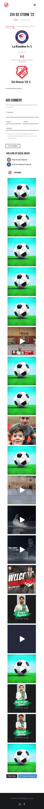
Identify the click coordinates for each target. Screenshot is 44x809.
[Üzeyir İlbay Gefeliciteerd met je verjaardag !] (22, 728)
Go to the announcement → (14, 88)
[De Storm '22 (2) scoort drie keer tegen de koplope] (22, 400)
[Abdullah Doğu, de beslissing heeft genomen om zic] (22, 579)
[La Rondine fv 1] (22, 31)
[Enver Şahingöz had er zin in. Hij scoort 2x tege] (22, 192)
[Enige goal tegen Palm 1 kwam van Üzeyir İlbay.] (22, 460)
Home (16, 20)
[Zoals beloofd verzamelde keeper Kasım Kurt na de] (22, 430)
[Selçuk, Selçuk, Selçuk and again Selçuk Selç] (22, 758)
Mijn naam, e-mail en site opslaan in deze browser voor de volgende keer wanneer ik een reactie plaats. (22, 136)
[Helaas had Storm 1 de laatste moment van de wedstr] (22, 371)
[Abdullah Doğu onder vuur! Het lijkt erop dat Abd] (22, 252)
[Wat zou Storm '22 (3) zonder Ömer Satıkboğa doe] (22, 311)
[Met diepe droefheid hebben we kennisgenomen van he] (22, 549)
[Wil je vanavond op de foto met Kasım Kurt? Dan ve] (22, 490)
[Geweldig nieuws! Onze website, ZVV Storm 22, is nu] (22, 639)
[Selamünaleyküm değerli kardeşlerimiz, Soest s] (22, 520)
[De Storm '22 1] (22, 67)
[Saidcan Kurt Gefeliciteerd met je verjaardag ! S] (22, 698)
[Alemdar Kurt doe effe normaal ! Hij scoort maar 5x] (22, 341)
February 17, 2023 (10, 26)
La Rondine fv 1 (22, 46)
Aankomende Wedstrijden (22, 26)
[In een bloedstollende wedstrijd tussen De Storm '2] (22, 668)
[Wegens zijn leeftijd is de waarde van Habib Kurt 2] (22, 281)
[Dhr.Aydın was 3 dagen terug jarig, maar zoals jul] (22, 609)
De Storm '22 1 (21, 82)
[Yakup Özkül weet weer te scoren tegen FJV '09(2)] (22, 222)
